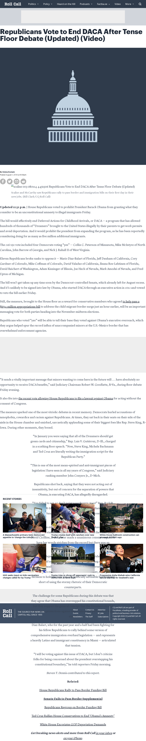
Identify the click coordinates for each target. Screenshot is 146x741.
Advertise (101, 610)
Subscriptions (103, 616)
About (75, 610)
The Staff (89, 616)
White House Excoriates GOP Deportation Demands (73, 724)
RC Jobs (101, 613)
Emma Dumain (9, 172)
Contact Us (89, 610)
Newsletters (78, 616)
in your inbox (104, 733)
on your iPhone (72, 738)
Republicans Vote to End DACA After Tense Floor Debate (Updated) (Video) (71, 35)
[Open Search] (140, 4)
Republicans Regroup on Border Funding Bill (73, 707)
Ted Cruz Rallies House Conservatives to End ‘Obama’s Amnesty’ (73, 716)
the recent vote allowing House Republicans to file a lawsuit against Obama (65, 398)
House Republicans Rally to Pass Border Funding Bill (73, 690)
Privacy (88, 613)
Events (75, 613)
